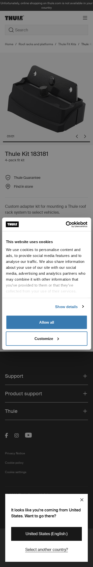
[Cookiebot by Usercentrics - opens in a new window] (66, 224)
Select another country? (46, 549)
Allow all (46, 322)
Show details (66, 306)
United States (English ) (46, 533)
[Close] (82, 500)
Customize (43, 338)
